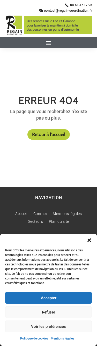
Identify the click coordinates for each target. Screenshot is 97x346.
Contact (40, 214)
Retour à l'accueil (48, 134)
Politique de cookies (34, 338)
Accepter (48, 298)
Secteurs (35, 222)
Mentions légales (62, 338)
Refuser (48, 312)
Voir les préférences (48, 326)
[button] (89, 240)
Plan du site (59, 222)
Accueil (21, 214)
